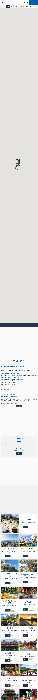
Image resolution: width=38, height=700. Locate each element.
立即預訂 (33, 2)
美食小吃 (26, 6)
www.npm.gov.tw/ (21, 450)
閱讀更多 (30, 527)
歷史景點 (22, 6)
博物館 (12, 6)
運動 (19, 6)
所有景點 (8, 6)
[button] (18, 169)
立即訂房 (19, 406)
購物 (30, 6)
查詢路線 (19, 324)
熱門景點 (16, 6)
